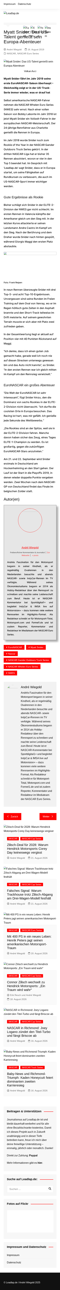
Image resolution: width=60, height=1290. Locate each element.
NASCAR (11, 53)
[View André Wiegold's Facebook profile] (19, 539)
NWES (11, 673)
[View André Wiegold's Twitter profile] (26, 539)
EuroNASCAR (15, 647)
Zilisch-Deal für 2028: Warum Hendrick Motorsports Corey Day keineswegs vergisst (27, 848)
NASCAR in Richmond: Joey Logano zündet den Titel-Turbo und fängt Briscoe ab (28, 1031)
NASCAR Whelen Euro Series (23, 666)
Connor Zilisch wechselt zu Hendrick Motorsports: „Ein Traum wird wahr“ (26, 986)
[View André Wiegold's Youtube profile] (33, 539)
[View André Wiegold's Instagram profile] (40, 539)
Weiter (46, 816)
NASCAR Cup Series (31, 838)
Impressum (10, 4)
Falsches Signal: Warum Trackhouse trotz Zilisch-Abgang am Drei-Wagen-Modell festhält (30, 894)
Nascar (11, 653)
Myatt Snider (37, 647)
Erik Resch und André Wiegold (25, 995)
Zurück (14, 816)
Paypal (33, 1155)
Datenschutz (24, 4)
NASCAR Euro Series (28, 53)
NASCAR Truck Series (32, 1067)
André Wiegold (14, 49)
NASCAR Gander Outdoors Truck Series (28, 660)
